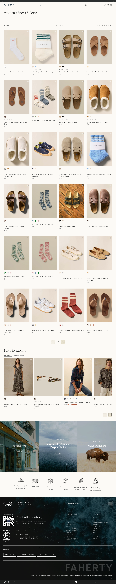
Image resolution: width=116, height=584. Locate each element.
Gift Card (68, 524)
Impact (94, 520)
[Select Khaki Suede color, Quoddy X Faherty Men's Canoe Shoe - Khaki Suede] (88, 273)
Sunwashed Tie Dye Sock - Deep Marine (43, 224)
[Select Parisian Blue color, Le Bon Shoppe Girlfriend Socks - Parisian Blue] (35, 67)
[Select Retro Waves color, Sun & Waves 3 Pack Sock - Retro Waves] (35, 117)
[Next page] (63, 342)
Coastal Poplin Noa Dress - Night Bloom (16, 404)
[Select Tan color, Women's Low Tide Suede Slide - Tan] (88, 67)
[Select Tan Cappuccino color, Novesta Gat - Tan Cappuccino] (35, 325)
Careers (95, 535)
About (54, 5)
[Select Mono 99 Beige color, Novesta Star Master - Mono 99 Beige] (35, 169)
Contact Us (69, 518)
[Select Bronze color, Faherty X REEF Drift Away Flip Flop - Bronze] (11, 325)
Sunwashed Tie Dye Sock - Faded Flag (43, 277)
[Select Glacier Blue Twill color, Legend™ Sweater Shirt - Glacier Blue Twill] (76, 399)
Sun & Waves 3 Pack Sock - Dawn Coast (43, 120)
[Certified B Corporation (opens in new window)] (6, 536)
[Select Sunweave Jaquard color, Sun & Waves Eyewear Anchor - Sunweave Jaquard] (35, 399)
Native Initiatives (97, 526)
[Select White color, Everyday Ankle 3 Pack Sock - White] (5, 67)
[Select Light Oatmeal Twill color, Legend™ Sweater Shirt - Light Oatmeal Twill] (74, 399)
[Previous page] (53, 342)
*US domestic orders (20, 488)
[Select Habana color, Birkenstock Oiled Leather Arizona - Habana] (5, 221)
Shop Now (97, 451)
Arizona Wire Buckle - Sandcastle (68, 72)
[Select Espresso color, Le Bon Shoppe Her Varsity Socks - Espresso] (63, 325)
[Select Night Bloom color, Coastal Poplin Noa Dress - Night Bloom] (5, 399)
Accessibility (68, 582)
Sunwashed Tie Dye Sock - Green (14, 277)
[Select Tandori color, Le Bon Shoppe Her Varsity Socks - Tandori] (60, 325)
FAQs (67, 522)
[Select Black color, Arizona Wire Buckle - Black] (63, 67)
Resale (44, 5)
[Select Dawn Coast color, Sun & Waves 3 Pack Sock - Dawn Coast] (33, 117)
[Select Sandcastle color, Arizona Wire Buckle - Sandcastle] (60, 67)
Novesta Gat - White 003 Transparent (43, 330)
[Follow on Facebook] (9, 582)
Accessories (30, 5)
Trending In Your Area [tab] (19, 355)
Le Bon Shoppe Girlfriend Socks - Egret (43, 72)
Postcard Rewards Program (100, 522)
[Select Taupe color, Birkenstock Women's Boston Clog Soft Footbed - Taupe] (60, 169)
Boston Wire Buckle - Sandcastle (68, 122)
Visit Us (19, 451)
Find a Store (9, 554)
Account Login (70, 520)
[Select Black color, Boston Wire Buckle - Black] (63, 117)
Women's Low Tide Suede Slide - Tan (97, 72)
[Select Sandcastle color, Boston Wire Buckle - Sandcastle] (60, 117)
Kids (36, 5)
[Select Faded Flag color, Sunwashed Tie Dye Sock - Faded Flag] (38, 221)
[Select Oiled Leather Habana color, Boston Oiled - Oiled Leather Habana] (88, 221)
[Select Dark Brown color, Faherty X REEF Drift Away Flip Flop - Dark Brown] (8, 325)
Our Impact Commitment (80, 489)
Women (22, 5)
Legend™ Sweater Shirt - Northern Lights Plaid (77, 402)
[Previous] (2, 1)
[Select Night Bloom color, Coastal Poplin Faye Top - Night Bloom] (95, 399)
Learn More (58, 453)
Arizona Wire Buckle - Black (67, 226)
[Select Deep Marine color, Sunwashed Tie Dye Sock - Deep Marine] (33, 221)
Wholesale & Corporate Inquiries (99, 537)
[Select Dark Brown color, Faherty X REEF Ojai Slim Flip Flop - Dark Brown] (5, 117)
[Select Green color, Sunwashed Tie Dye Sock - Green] (35, 221)
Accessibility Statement (72, 530)
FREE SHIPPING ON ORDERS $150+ (58, 1)
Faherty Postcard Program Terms (73, 539)
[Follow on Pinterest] (4, 582)
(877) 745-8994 (24, 534)
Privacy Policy (81, 582)
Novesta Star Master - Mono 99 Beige (70, 278)
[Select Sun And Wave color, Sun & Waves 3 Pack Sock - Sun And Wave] (38, 117)
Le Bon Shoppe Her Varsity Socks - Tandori (71, 330)
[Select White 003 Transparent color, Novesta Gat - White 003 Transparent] (33, 325)
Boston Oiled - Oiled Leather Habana (97, 226)
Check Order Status (46, 554)
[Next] (113, 1)
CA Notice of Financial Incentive (72, 535)
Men (17, 5)
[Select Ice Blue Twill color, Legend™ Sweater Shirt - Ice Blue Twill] (68, 399)
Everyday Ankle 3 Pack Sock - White (14, 72)
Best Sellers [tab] (7, 355)
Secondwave (98, 490)
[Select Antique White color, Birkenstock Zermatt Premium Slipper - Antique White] (90, 117)
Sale (49, 5)
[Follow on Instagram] (14, 582)
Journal (95, 528)
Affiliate (95, 530)
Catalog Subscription (71, 528)
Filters (6, 25)
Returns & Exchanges (27, 554)
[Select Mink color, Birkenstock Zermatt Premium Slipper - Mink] (88, 117)
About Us (95, 518)
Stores (94, 532)
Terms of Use (69, 532)
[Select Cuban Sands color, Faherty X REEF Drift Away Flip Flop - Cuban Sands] (5, 325)
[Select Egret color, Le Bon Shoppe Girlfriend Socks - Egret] (33, 67)
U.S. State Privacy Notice (93, 582)
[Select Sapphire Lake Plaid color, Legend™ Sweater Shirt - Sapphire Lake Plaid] (71, 399)
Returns (68, 526)
